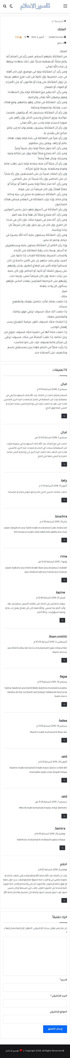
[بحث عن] (5, 8)
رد (64, 416)
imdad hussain (56, 37)
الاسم (63, 980)
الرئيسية (59, 21)
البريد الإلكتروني (58, 996)
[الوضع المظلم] (11, 8)
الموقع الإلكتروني (58, 1012)
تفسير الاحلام (12, 1051)
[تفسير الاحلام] (35, 6)
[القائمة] (65, 8)
